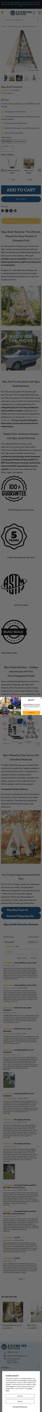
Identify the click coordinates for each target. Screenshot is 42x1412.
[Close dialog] (41, 698)
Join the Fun (31, 712)
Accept (20, 1396)
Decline (20, 1401)
